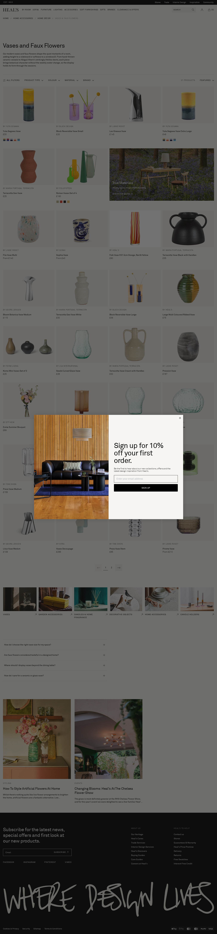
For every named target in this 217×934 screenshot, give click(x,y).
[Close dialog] (180, 418)
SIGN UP (146, 488)
